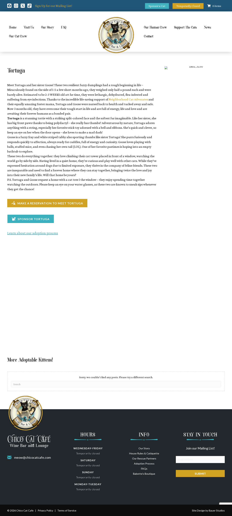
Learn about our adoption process (32, 233)
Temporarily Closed (188, 5)
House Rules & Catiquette (144, 453)
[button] (9, 6)
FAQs (144, 468)
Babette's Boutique (144, 473)
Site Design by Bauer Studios (208, 510)
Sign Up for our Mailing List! (53, 6)
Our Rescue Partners (144, 458)
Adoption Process (144, 463)
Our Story (144, 448)
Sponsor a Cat (157, 5)
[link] (128, 99)
